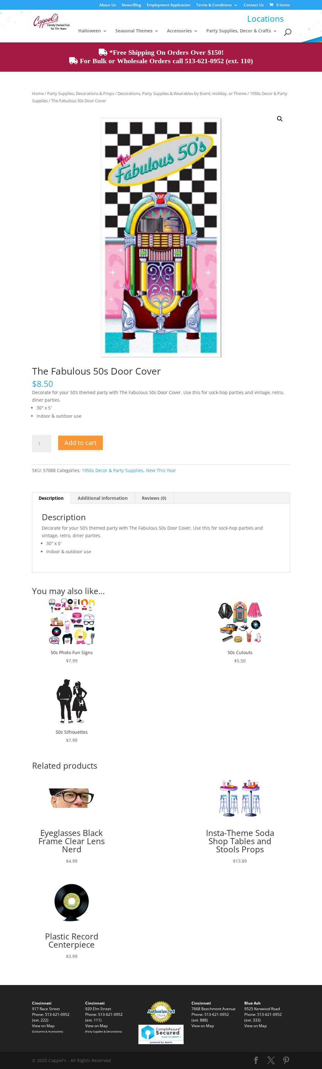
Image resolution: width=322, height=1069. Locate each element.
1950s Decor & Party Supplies (112, 470)
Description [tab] (51, 498)
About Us (107, 5)
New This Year (161, 470)
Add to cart (80, 442)
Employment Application (169, 5)
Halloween (89, 31)
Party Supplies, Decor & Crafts (238, 31)
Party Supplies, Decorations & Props (80, 93)
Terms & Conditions (214, 5)
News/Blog (131, 5)
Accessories (179, 31)
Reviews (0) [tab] (154, 498)
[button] (280, 119)
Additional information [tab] (103, 498)
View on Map (43, 1025)
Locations (265, 18)
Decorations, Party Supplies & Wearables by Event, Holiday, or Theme (182, 93)
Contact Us (254, 5)
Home (38, 93)
